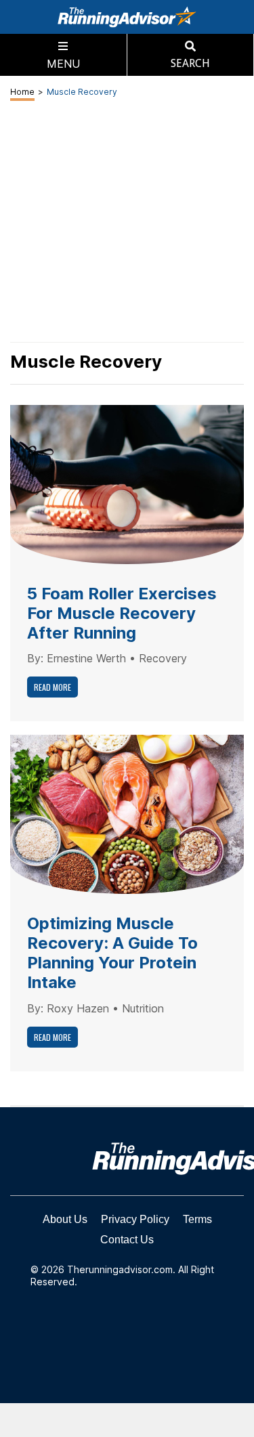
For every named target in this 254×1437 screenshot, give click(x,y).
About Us (65, 1219)
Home (22, 92)
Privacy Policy (135, 1219)
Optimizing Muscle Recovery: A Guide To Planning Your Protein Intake (112, 952)
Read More (52, 687)
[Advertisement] (127, 1420)
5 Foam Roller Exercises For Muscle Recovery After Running (122, 613)
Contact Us (127, 1239)
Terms (197, 1219)
